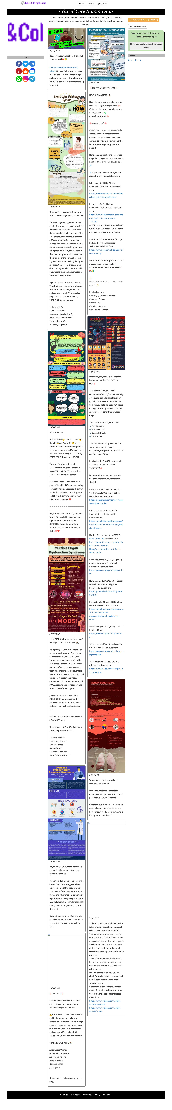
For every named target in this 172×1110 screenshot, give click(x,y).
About (64, 1094)
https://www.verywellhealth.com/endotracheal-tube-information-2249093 (106, 218)
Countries (103, 4)
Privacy (88, 1094)
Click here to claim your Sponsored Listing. (146, 46)
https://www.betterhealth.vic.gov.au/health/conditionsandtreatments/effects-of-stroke (106, 524)
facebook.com (134, 60)
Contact (76, 1094)
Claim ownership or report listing (144, 20)
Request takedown (138, 26)
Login (107, 1094)
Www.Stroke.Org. (97, 538)
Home (82, 4)
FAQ (98, 1094)
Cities (91, 4)
